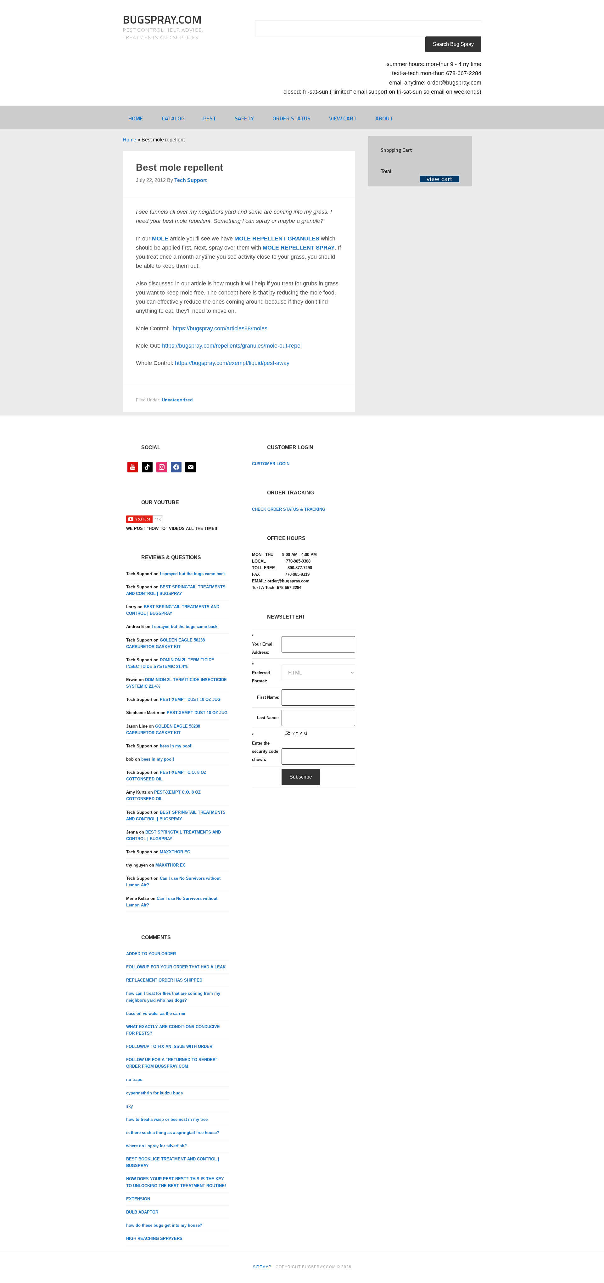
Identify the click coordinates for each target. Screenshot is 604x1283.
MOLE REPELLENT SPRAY (299, 248)
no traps (134, 1079)
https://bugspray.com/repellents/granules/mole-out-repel (232, 346)
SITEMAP (262, 1267)
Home (129, 139)
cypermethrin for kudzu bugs (154, 1093)
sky (129, 1106)
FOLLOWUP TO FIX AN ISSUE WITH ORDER (169, 1046)
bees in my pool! (176, 746)
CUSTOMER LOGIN (270, 463)
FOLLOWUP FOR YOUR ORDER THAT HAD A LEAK (176, 967)
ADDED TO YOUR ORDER (151, 953)
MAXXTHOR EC (175, 852)
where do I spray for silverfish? (156, 1145)
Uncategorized (177, 399)
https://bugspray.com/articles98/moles (220, 328)
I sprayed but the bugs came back (193, 573)
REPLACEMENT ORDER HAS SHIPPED (164, 980)
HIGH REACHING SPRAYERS (154, 1238)
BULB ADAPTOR (142, 1212)
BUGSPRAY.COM (162, 19)
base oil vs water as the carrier (156, 1013)
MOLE (160, 238)
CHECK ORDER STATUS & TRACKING (288, 509)
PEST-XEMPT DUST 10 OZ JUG (190, 699)
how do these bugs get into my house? (164, 1225)
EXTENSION (138, 1199)
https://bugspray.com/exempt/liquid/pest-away (232, 363)
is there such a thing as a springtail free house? (172, 1132)
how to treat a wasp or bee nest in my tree (167, 1119)
